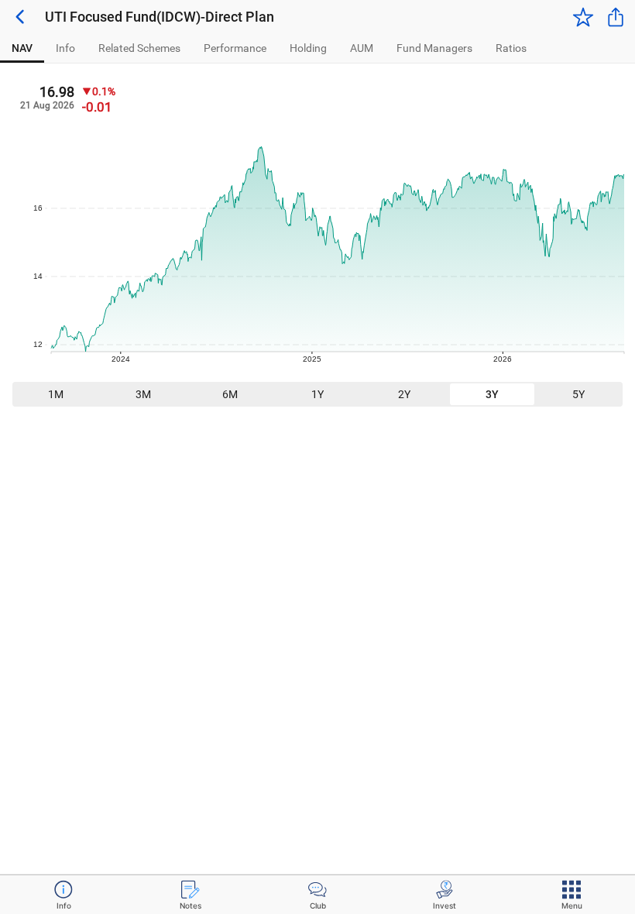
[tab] (22, 48)
